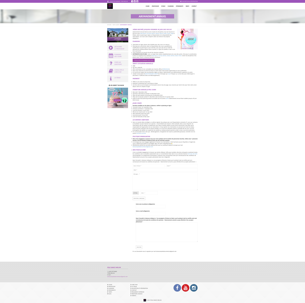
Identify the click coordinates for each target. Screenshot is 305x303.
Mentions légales (137, 294)
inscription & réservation (190, 1)
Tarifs (187, 6)
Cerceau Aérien (151, 33)
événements (112, 290)
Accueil (109, 24)
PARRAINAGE (166, 69)
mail (169, 74)
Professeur (155, 6)
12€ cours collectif (118, 97)
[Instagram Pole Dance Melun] (194, 288)
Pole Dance (143, 33)
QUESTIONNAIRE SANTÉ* (151, 74)
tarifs (167, 98)
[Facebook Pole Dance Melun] (177, 288)
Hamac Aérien (159, 33)
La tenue (134, 286)
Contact (194, 6)
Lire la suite (117, 100)
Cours (147, 6)
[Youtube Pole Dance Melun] (186, 288)
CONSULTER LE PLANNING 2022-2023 (143, 60)
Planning (171, 6)
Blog (109, 294)
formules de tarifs (141, 133)
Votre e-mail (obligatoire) (143, 211)
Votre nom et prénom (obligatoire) (145, 204)
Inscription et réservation (140, 288)
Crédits (134, 295)
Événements (179, 6)
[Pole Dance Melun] (110, 6)
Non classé (116, 24)
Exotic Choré (167, 33)
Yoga (172, 33)
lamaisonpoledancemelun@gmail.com (143, 146)
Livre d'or (134, 284)
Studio (163, 6)
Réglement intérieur (138, 292)
